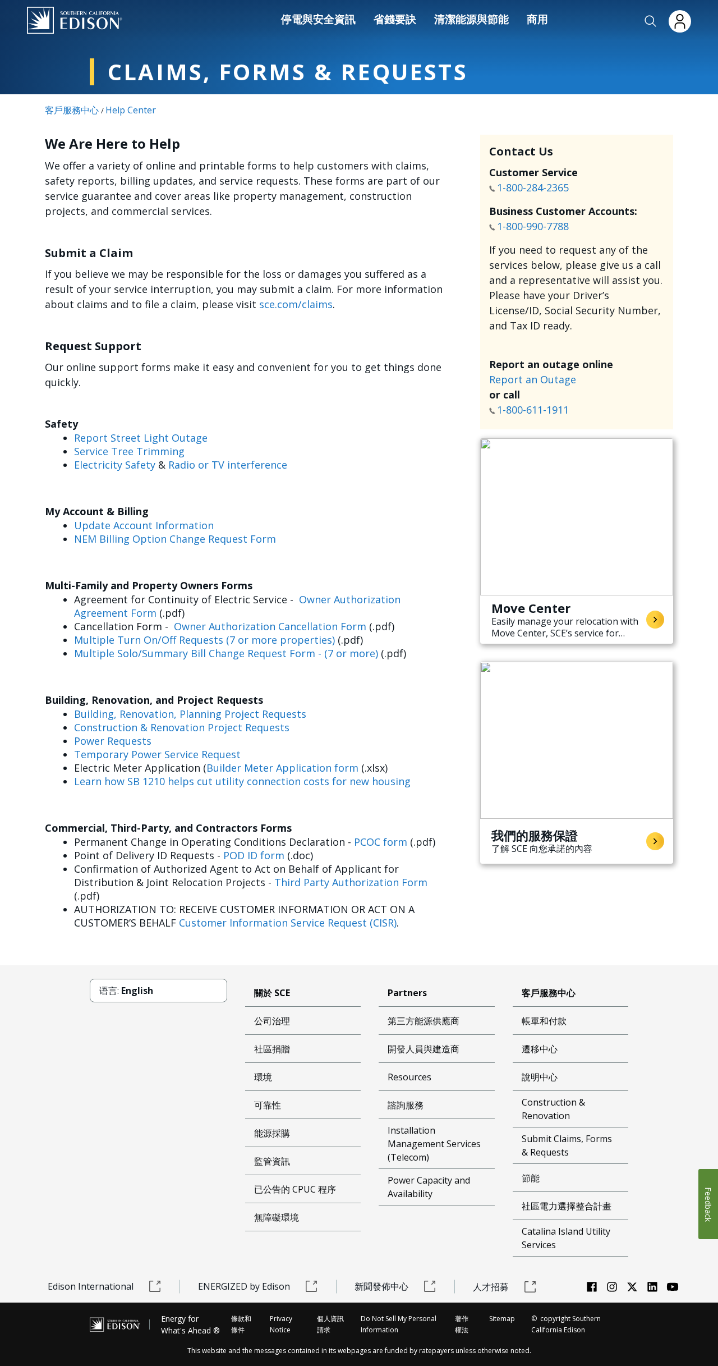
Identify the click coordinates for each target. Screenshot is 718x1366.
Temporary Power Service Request (157, 754)
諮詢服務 (406, 1105)
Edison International (91, 1286)
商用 (537, 19)
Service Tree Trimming (129, 451)
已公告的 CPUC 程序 (295, 1189)
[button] (650, 21)
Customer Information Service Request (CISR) (288, 922)
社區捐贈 (272, 1049)
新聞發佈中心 (381, 1286)
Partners (407, 993)
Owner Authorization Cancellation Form (270, 626)
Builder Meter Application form (282, 767)
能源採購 (272, 1133)
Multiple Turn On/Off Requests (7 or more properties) (204, 640)
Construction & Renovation (553, 1109)
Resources (409, 1077)
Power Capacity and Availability (429, 1187)
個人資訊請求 (330, 1324)
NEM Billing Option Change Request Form (175, 539)
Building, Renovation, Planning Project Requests (190, 714)
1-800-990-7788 (533, 226)
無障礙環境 (276, 1217)
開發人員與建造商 (423, 1049)
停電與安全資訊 (318, 19)
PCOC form (380, 842)
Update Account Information (144, 525)
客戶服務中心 (72, 110)
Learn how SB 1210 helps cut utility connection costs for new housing (242, 781)
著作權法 (461, 1324)
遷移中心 (540, 1049)
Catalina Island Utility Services (566, 1238)
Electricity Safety (114, 464)
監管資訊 (272, 1161)
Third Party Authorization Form (350, 882)
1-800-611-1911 (534, 409)
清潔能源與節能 (471, 19)
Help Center (130, 110)
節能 (531, 1178)
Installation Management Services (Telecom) (434, 1143)
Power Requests (112, 741)
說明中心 (540, 1077)
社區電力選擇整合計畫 (566, 1206)
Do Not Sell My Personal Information (398, 1324)
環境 (263, 1077)
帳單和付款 (544, 1021)
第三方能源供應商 (423, 1021)
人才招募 (491, 1287)
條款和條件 (241, 1324)
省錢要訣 (395, 19)
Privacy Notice (281, 1324)
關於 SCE (272, 993)
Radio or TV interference (227, 464)
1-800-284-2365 (534, 187)
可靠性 (267, 1105)
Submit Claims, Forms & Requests (567, 1145)
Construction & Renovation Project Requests (181, 727)
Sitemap (502, 1318)
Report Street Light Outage (141, 437)
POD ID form (253, 855)
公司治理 (272, 1021)
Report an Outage (532, 379)
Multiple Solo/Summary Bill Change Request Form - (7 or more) (226, 653)
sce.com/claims (296, 304)
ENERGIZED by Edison (244, 1286)
